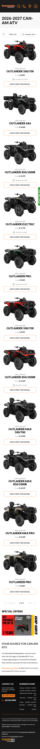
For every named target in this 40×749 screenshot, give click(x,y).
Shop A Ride (14, 736)
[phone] (24, 6)
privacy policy (6, 726)
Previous (11, 603)
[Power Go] (20, 740)
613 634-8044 (10, 700)
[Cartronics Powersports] (8, 6)
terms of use (16, 726)
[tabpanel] (28, 698)
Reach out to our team (10, 668)
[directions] (30, 6)
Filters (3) (12, 34)
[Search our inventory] (19, 6)
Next (30, 603)
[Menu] (35, 6)
